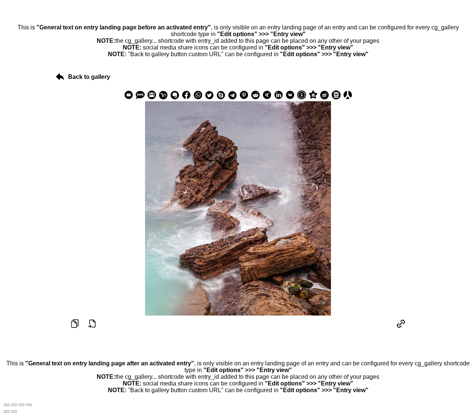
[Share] (14, 405)
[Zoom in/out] (29, 405)
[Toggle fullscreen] (22, 405)
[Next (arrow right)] (14, 411)
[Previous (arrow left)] (7, 411)
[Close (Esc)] (7, 405)
